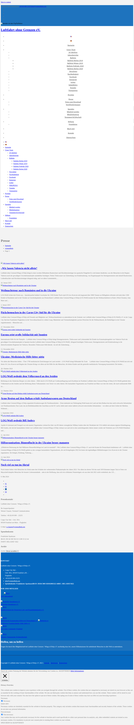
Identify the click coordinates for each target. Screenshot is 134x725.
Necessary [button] (4, 698)
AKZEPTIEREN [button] (64, 671)
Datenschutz (71, 138)
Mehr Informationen (77, 671)
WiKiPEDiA (73, 85)
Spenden (71, 109)
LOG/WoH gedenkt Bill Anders (18, 420)
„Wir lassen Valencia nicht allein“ (19, 268)
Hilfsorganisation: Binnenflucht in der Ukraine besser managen (35, 442)
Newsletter (73, 71)
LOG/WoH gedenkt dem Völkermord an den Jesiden (29, 376)
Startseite (71, 45)
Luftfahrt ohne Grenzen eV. (20, 30)
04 (6, 492)
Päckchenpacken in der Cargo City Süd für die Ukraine (30, 312)
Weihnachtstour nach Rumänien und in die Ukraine (28, 290)
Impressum (54, 663)
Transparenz (73, 90)
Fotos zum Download (73, 102)
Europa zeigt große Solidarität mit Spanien (24, 334)
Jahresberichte (73, 55)
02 (6, 486)
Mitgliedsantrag (73, 115)
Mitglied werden (73, 112)
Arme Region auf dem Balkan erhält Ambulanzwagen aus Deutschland (38, 398)
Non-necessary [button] (6, 712)
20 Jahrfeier (73, 52)
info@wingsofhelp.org (38, 6)
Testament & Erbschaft (73, 117)
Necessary (6, 701)
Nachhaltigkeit (73, 74)
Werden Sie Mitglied (7, 649)
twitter (73, 82)
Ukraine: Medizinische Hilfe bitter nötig (22, 356)
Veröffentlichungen (73, 105)
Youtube (73, 88)
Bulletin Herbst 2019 (75, 61)
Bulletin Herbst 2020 (75, 69)
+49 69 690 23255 (25, 6)
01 (6, 484)
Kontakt (71, 133)
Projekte (71, 95)
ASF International (7, 596)
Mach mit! (71, 129)
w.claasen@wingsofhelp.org (15, 527)
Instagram (73, 80)
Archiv (3, 551)
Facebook (73, 77)
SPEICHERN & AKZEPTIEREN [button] (12, 723)
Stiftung (71, 122)
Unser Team (71, 50)
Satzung (47, 663)
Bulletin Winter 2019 (75, 63)
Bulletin (73, 58)
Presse (71, 99)
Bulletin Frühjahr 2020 (75, 66)
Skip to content (6, 2)
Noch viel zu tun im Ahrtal (15, 464)
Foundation (73, 124)
